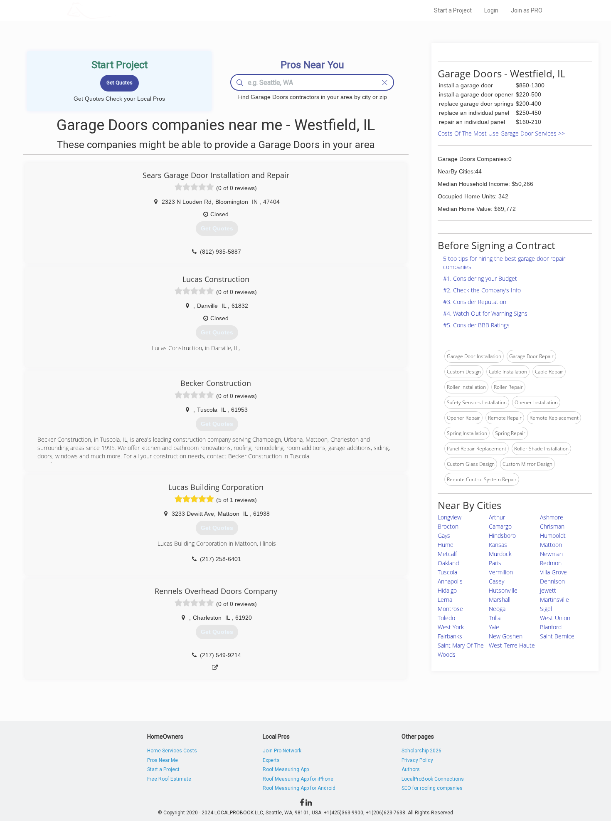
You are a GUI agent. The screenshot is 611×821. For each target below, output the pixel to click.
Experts (271, 760)
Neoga (497, 609)
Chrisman (552, 526)
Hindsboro (502, 535)
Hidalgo (447, 590)
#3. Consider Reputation (474, 302)
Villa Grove (553, 572)
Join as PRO (526, 10)
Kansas (498, 545)
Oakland (448, 563)
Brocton (448, 526)
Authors (411, 769)
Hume (445, 545)
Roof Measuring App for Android (299, 788)
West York (451, 627)
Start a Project (453, 10)
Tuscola (447, 572)
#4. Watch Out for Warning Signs (485, 313)
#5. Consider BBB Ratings (476, 325)
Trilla (494, 618)
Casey (496, 581)
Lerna (445, 599)
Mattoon (551, 545)
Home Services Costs (172, 751)
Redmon (551, 563)
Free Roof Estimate (169, 779)
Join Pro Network (282, 751)
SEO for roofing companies (432, 788)
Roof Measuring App (286, 769)
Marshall (499, 599)
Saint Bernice (557, 636)
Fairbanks (450, 636)
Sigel (546, 609)
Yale (494, 627)
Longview (449, 517)
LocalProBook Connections (433, 779)
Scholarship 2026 (421, 751)
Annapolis (450, 581)
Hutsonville (503, 590)
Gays (444, 535)
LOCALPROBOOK (114, 10)
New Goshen (505, 636)
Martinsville (554, 599)
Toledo (446, 618)
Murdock (500, 554)
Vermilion (501, 572)
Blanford (551, 627)
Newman (551, 554)
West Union (555, 618)
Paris (495, 563)
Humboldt (553, 535)
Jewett (548, 590)
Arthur (497, 517)
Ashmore (551, 517)
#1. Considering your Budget (480, 278)
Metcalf (447, 554)
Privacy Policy (417, 760)
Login (491, 10)
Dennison (552, 581)
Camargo (500, 526)
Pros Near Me (162, 760)
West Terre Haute (512, 645)
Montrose (450, 609)
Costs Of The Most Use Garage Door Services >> (501, 133)
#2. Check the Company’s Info (482, 290)
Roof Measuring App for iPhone (298, 779)
